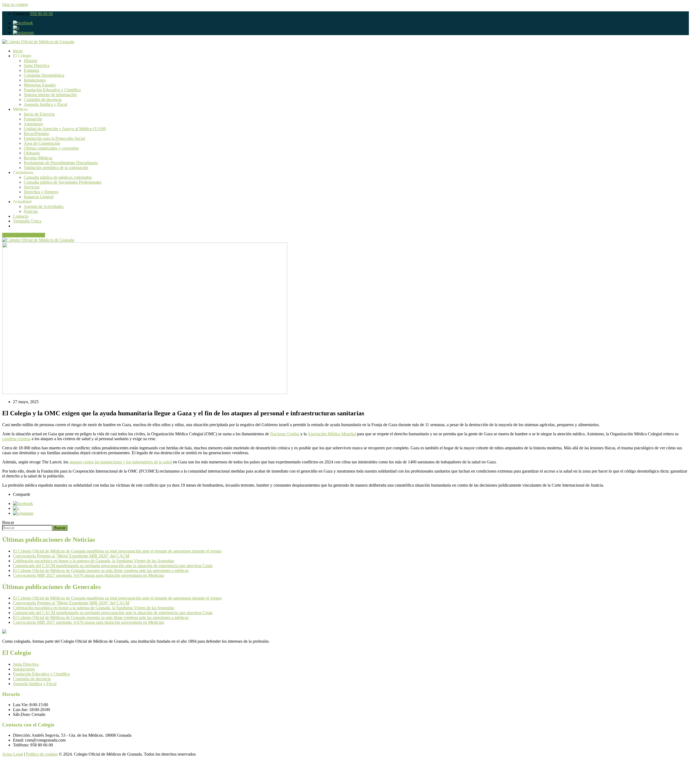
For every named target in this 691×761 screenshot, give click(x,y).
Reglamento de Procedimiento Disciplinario (61, 162)
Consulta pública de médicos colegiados (58, 177)
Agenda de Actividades (43, 206)
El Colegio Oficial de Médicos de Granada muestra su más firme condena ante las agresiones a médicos (101, 570)
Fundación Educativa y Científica (52, 89)
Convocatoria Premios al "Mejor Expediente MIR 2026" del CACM (71, 556)
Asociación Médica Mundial (331, 434)
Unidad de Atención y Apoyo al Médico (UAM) (65, 128)
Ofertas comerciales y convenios (51, 148)
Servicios (31, 187)
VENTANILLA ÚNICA (23, 235)
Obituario (32, 153)
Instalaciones (35, 80)
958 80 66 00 (41, 13)
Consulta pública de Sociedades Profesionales (62, 182)
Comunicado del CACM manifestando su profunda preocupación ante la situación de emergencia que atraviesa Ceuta (112, 565)
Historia (30, 60)
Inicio (18, 51)
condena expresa (16, 438)
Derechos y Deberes (41, 192)
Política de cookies (42, 754)
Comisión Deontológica (44, 75)
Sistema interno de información (50, 94)
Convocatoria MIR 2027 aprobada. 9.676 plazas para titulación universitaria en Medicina (88, 575)
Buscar (8, 522)
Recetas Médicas (38, 158)
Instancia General (38, 196)
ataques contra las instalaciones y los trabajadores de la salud (120, 462)
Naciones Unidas (284, 434)
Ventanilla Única (27, 221)
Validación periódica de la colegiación (56, 167)
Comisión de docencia (43, 99)
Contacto (20, 216)
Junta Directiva (36, 65)
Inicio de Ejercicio (39, 114)
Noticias (31, 211)
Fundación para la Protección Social (54, 138)
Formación (33, 119)
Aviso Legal (12, 754)
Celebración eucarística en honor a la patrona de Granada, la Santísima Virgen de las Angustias (93, 560)
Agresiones (33, 124)
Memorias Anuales (40, 85)
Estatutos (31, 70)
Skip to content (15, 4)
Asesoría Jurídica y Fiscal (45, 104)
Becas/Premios (36, 133)
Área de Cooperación (42, 143)
